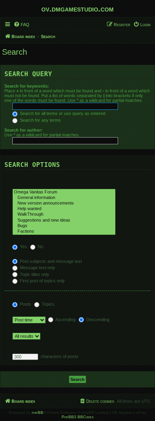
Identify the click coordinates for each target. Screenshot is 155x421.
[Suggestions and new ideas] (64, 220)
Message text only (37, 267)
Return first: (17, 346)
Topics (47, 304)
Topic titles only (34, 274)
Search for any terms (40, 120)
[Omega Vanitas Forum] (64, 192)
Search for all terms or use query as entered (62, 113)
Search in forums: (23, 176)
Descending (97, 319)
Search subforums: (24, 241)
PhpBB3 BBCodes (78, 417)
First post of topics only (42, 280)
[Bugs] (64, 226)
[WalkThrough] (64, 214)
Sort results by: (20, 314)
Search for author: (23, 130)
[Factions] (64, 231)
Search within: (19, 256)
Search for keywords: (26, 86)
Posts (25, 304)
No (40, 246)
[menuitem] (21, 24)
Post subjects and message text (50, 261)
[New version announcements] (64, 203)
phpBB (37, 412)
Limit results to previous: (30, 330)
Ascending (65, 319)
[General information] (64, 198)
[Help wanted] (64, 209)
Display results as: (23, 299)
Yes (23, 246)
